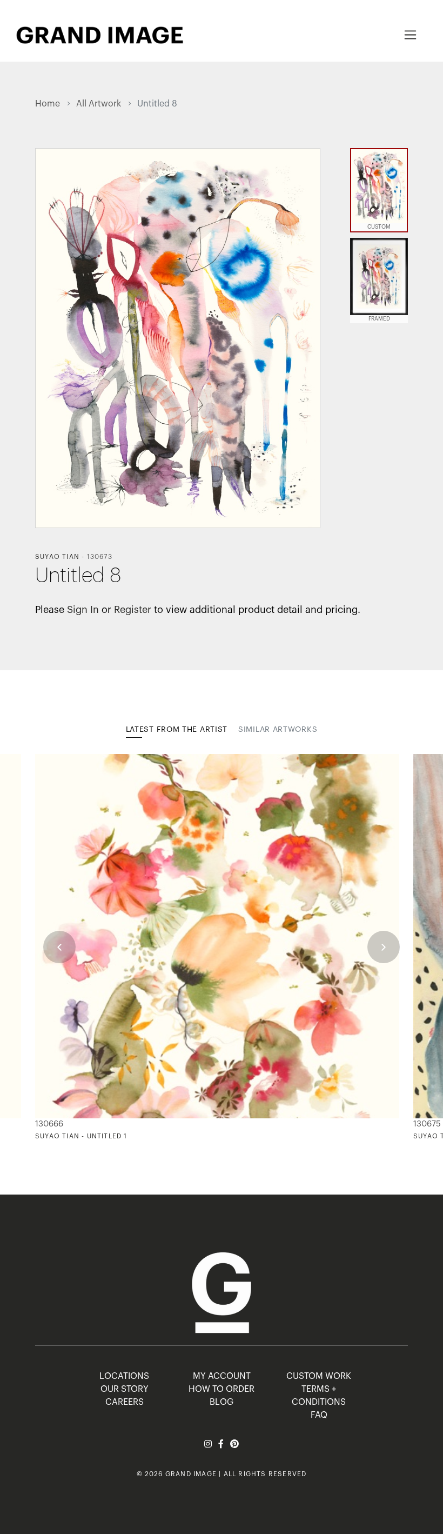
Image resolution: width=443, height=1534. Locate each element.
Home (47, 103)
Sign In (83, 610)
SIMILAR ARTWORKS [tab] (277, 729)
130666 (49, 1124)
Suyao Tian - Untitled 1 (81, 1136)
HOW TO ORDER (221, 1389)
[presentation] (59, 947)
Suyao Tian (57, 556)
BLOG (221, 1402)
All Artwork (98, 103)
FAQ (319, 1415)
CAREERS (124, 1402)
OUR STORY (124, 1389)
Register (132, 610)
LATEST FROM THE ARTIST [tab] (176, 729)
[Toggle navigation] (410, 34)
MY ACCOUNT (222, 1376)
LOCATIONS (124, 1376)
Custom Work (318, 1376)
